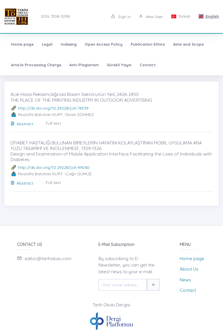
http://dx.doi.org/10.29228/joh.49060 (53, 167)
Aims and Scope (188, 44)
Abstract (25, 123)
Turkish (183, 16)
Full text (53, 123)
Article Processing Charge (36, 64)
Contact (148, 64)
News (185, 280)
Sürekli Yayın (119, 64)
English (211, 16)
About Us (189, 269)
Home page (22, 44)
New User (154, 16)
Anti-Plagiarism (84, 64)
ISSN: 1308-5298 (55, 16)
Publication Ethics (148, 44)
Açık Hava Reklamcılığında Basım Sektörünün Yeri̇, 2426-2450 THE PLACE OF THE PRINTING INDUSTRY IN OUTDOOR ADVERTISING (81, 97)
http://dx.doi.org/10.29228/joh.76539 (53, 108)
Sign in (124, 16)
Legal (47, 44)
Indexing (69, 44)
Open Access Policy (104, 44)
